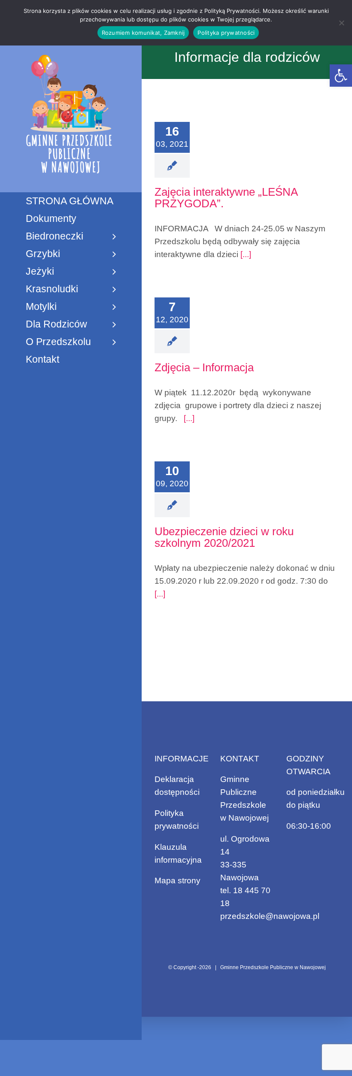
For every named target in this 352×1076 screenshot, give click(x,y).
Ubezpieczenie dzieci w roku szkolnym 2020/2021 (224, 537)
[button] (341, 75)
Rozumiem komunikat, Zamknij (143, 32)
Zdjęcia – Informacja (204, 367)
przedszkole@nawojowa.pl (269, 916)
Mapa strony (177, 880)
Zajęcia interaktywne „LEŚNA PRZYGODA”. (226, 197)
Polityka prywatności (226, 32)
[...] (244, 254)
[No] (341, 22)
